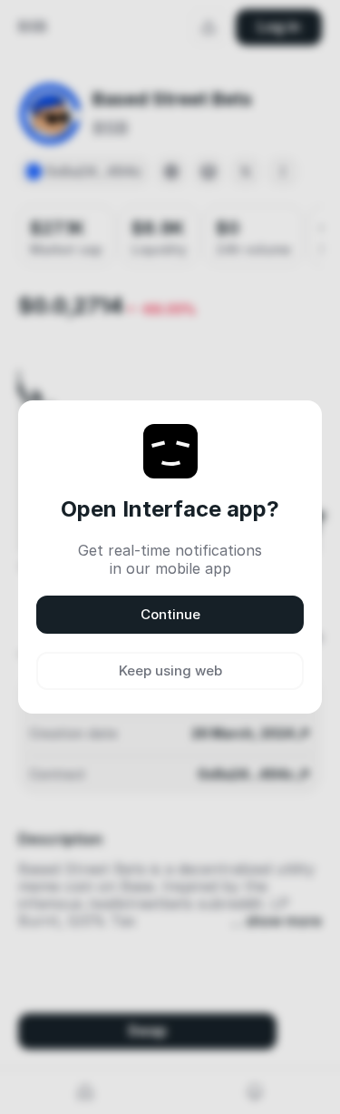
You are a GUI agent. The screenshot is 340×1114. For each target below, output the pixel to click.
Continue (170, 614)
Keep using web (170, 670)
